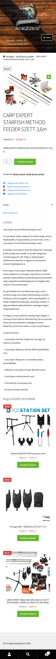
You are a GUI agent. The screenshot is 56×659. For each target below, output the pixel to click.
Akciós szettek (19, 174)
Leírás (6, 204)
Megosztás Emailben (17, 193)
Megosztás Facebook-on (18, 186)
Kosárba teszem (25, 161)
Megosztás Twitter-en (17, 183)
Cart (43, 652)
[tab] (28, 205)
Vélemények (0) (10, 212)
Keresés (28, 654)
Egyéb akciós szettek (25, 56)
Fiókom (9, 654)
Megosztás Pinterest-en (18, 190)
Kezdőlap (10, 56)
